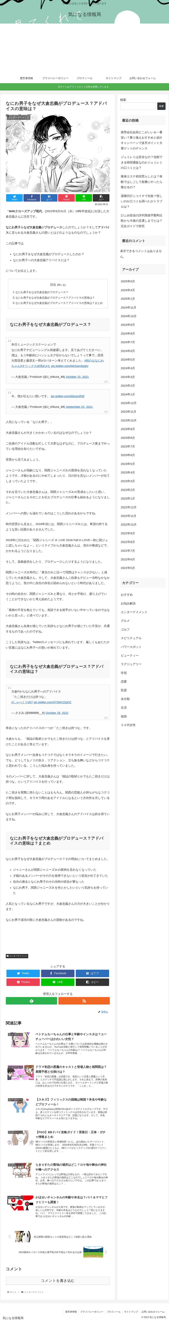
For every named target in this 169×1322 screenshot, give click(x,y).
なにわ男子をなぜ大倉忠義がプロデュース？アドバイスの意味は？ (55, 297)
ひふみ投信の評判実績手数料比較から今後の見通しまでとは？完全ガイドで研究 (141, 221)
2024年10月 (129, 316)
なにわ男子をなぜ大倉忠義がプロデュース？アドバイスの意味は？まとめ (59, 302)
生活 (124, 707)
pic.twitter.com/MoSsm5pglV (69, 366)
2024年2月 (128, 385)
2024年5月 (128, 359)
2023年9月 (128, 429)
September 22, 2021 (79, 407)
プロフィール (114, 1311)
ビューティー (130, 655)
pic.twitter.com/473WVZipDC (52, 702)
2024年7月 (128, 342)
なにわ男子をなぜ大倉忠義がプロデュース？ (42, 292)
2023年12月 (129, 403)
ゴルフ (125, 629)
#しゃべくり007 (22, 702)
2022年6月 (128, 559)
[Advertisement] (84, 48)
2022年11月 (128, 516)
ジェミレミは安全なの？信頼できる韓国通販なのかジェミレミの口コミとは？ (141, 162)
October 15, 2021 (77, 376)
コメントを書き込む (58, 1281)
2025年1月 (128, 298)
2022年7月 (128, 550)
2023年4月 (128, 472)
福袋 (124, 716)
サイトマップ (131, 1311)
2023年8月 (128, 438)
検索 (123, 99)
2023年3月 (128, 481)
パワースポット (131, 647)
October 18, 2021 (57, 713)
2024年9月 (128, 324)
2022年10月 (129, 524)
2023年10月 (129, 420)
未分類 (125, 699)
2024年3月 (128, 377)
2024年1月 (128, 394)
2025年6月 (128, 281)
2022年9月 (128, 533)
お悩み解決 (128, 603)
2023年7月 (128, 446)
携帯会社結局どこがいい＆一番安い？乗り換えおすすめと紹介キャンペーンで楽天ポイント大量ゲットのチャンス (141, 140)
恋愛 (124, 681)
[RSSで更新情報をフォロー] (84, 1001)
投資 (124, 690)
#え (48, 366)
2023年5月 (128, 464)
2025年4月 (128, 290)
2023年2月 (128, 490)
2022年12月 (129, 507)
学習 (124, 673)
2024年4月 (128, 368)
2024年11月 (128, 307)
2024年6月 (128, 351)
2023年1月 (128, 498)
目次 (53, 284)
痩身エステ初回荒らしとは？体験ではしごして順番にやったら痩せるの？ (141, 182)
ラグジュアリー (131, 664)
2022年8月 (128, 542)
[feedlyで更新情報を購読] (31, 1001)
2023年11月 (128, 411)
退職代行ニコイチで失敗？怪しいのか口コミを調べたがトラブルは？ (141, 201)
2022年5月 (128, 568)
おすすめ (127, 594)
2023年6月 (128, 455)
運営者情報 (71, 1311)
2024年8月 (128, 333)
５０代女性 (128, 725)
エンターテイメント (18, 956)
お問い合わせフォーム (153, 1311)
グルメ (125, 620)
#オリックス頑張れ (33, 366)
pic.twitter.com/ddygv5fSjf (67, 396)
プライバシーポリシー (91, 1311)
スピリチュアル (131, 638)
